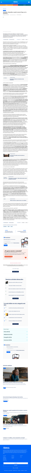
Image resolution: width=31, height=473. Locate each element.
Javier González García (13, 14)
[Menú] (6, 2)
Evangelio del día (8, 337)
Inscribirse (5, 245)
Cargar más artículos (15, 298)
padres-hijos (5, 415)
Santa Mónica (18, 3)
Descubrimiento (5, 460)
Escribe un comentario (15, 271)
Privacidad (25, 470)
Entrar (18, 268)
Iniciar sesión (15, 465)
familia (8, 226)
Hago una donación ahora (8, 256)
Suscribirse (15, 463)
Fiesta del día (7, 331)
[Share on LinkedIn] (23, 39)
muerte (12, 226)
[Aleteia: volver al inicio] (15, 2)
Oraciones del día (8, 340)
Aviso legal (19, 470)
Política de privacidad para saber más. (20, 350)
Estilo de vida (4, 8)
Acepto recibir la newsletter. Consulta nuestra (12, 243)
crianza (4, 368)
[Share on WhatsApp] (27, 39)
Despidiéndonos (5, 84)
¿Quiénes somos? (15, 470)
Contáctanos (22, 470)
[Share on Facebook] (22, 39)
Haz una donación (10, 470)
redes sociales (5, 401)
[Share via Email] (26, 39)
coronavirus (4, 226)
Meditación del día (8, 334)
